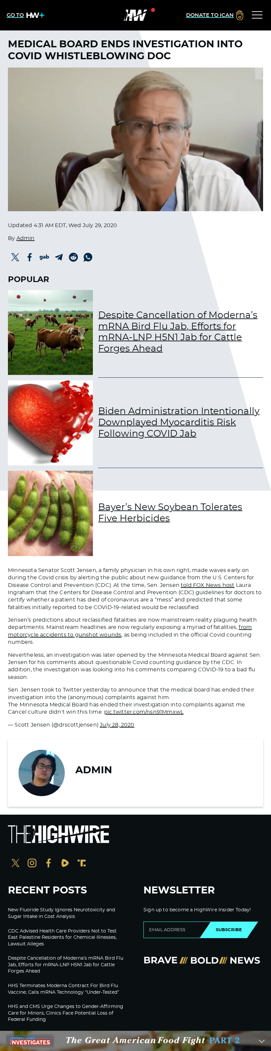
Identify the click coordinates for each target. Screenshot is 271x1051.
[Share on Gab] (44, 257)
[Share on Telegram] (59, 257)
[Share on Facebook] (29, 257)
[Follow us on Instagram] (32, 864)
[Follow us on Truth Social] (81, 863)
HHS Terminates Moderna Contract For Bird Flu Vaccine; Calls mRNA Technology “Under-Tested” (63, 989)
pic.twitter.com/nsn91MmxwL (143, 712)
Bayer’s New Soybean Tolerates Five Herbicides (170, 513)
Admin (26, 238)
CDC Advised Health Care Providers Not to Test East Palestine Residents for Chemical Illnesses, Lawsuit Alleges (62, 937)
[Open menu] (257, 15)
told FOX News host (207, 585)
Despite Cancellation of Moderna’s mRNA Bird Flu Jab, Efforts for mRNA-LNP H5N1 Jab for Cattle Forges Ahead (177, 332)
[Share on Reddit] (73, 257)
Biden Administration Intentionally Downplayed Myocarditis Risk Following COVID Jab (178, 422)
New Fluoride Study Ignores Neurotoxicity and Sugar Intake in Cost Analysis (61, 913)
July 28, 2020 (117, 725)
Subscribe (229, 930)
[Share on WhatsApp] (88, 257)
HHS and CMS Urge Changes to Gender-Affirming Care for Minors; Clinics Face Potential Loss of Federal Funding (65, 1013)
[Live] (135, 15)
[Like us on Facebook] (48, 864)
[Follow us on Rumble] (65, 863)
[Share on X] (15, 257)
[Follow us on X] (15, 864)
